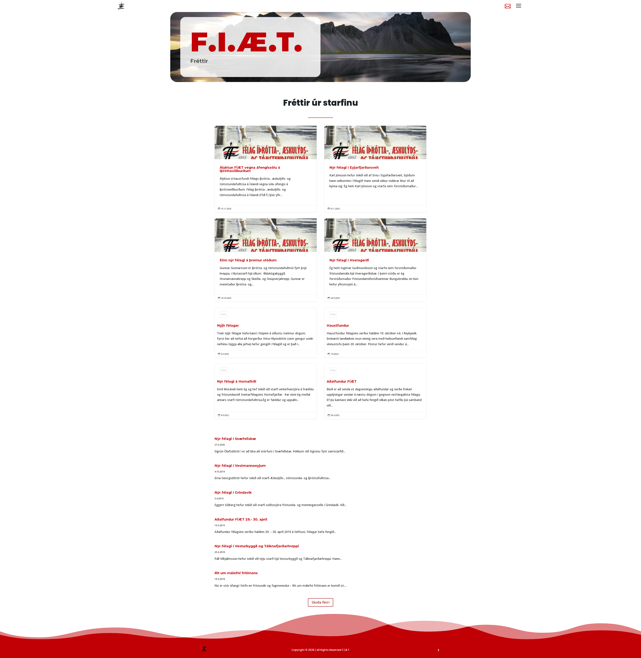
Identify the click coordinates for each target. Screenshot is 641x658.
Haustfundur (375, 333)
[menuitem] (507, 6)
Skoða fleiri (321, 602)
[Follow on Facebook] (438, 650)
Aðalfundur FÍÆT (375, 391)
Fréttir (223, 132)
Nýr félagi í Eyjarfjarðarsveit (375, 169)
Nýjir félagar (266, 333)
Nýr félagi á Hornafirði (266, 391)
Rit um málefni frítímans (236, 573)
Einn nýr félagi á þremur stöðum (266, 260)
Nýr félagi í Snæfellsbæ (235, 439)
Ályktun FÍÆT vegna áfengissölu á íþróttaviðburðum (266, 169)
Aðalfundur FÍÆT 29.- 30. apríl (241, 519)
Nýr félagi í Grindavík (233, 492)
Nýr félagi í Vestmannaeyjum (240, 466)
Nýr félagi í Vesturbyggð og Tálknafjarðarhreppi (257, 546)
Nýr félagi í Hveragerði (375, 260)
